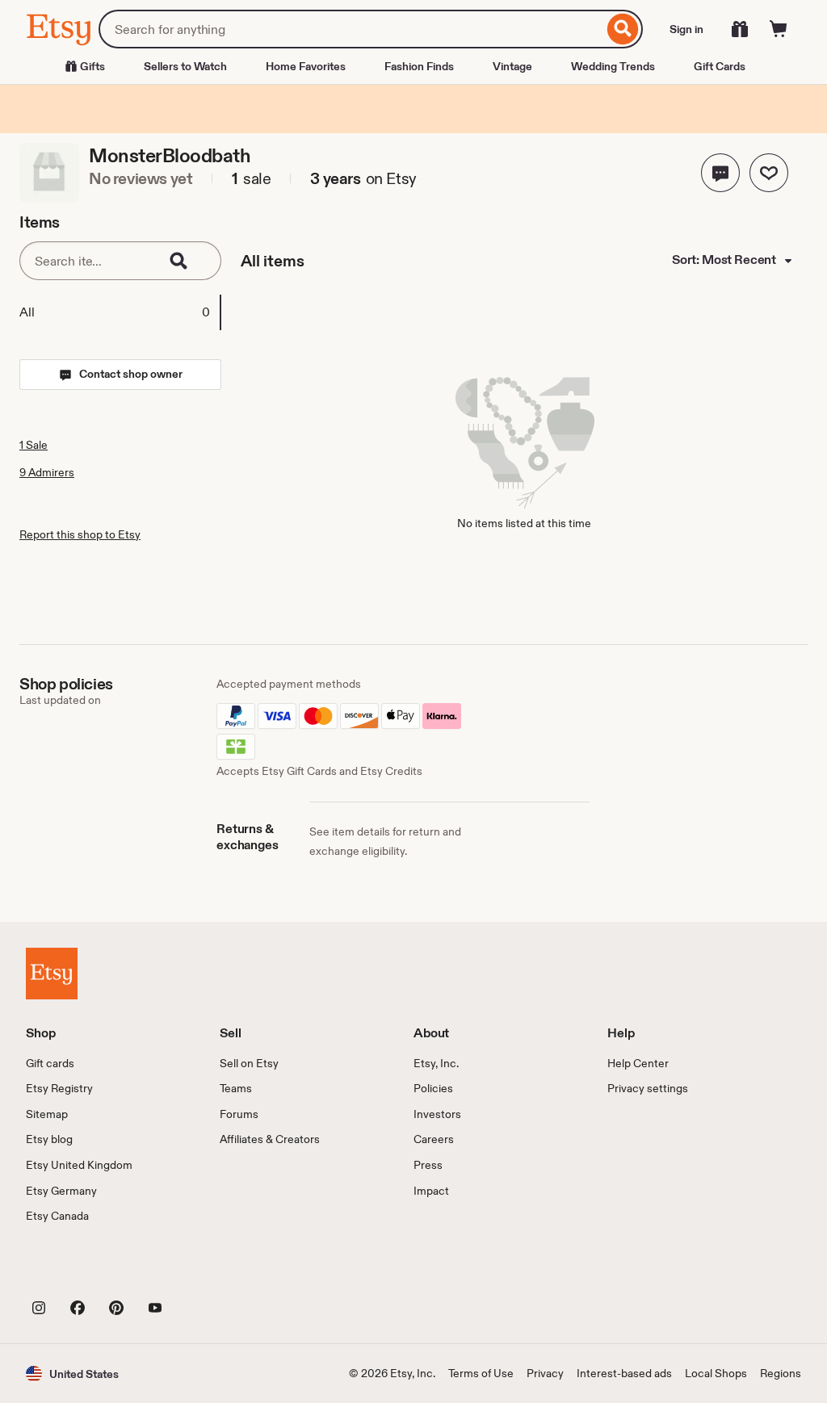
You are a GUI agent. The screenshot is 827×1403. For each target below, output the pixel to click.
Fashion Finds (419, 66)
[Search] (623, 29)
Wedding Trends (613, 66)
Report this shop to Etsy (80, 534)
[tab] (119, 312)
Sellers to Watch (185, 66)
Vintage (512, 66)
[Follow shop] (768, 172)
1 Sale (33, 444)
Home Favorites (306, 66)
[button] (720, 172)
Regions (780, 1373)
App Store (80, 1271)
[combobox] (351, 29)
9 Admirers (46, 472)
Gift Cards (719, 66)
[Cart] (778, 29)
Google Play (202, 1271)
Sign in (686, 29)
